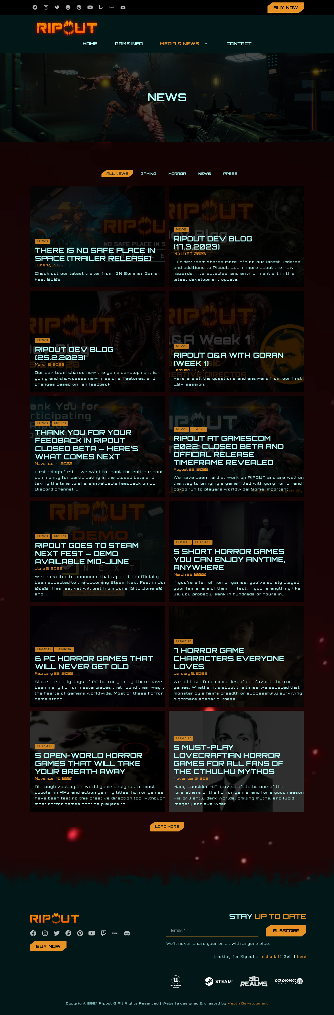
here (301, 956)
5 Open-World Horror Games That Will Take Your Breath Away (88, 763)
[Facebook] (35, 7)
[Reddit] (68, 7)
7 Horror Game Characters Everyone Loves (229, 658)
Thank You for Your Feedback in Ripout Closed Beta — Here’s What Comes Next (86, 444)
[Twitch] (101, 7)
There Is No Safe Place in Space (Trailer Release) (95, 254)
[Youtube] (90, 7)
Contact (239, 43)
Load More (167, 826)
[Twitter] (57, 7)
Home (90, 43)
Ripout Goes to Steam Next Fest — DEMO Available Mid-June (87, 553)
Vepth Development (248, 1003)
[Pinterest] (79, 7)
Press (60, 423)
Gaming (182, 542)
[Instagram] (46, 7)
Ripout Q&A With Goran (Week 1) (229, 359)
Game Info (129, 43)
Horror (202, 542)
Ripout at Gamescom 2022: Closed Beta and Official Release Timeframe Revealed (229, 450)
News (42, 241)
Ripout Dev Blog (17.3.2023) (213, 243)
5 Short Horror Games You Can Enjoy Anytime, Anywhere (229, 559)
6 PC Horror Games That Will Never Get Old (94, 662)
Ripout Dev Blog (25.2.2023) (74, 353)
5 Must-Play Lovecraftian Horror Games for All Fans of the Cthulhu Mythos (228, 759)
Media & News (179, 43)
